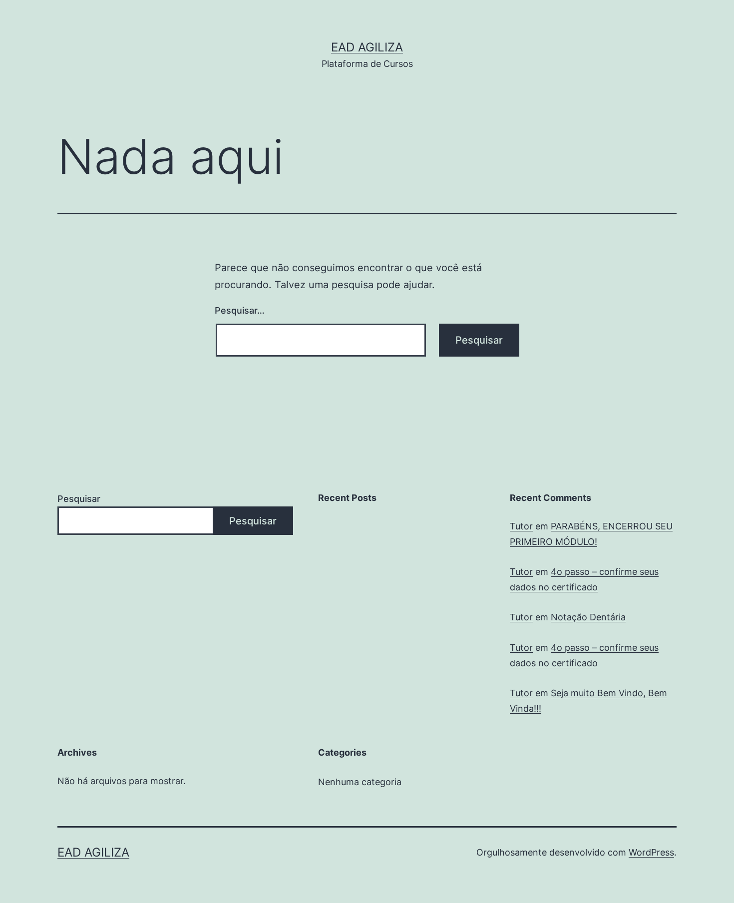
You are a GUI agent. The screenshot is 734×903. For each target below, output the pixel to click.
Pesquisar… (240, 310)
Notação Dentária (588, 617)
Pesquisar (78, 498)
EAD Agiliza (367, 47)
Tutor (521, 526)
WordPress (651, 852)
